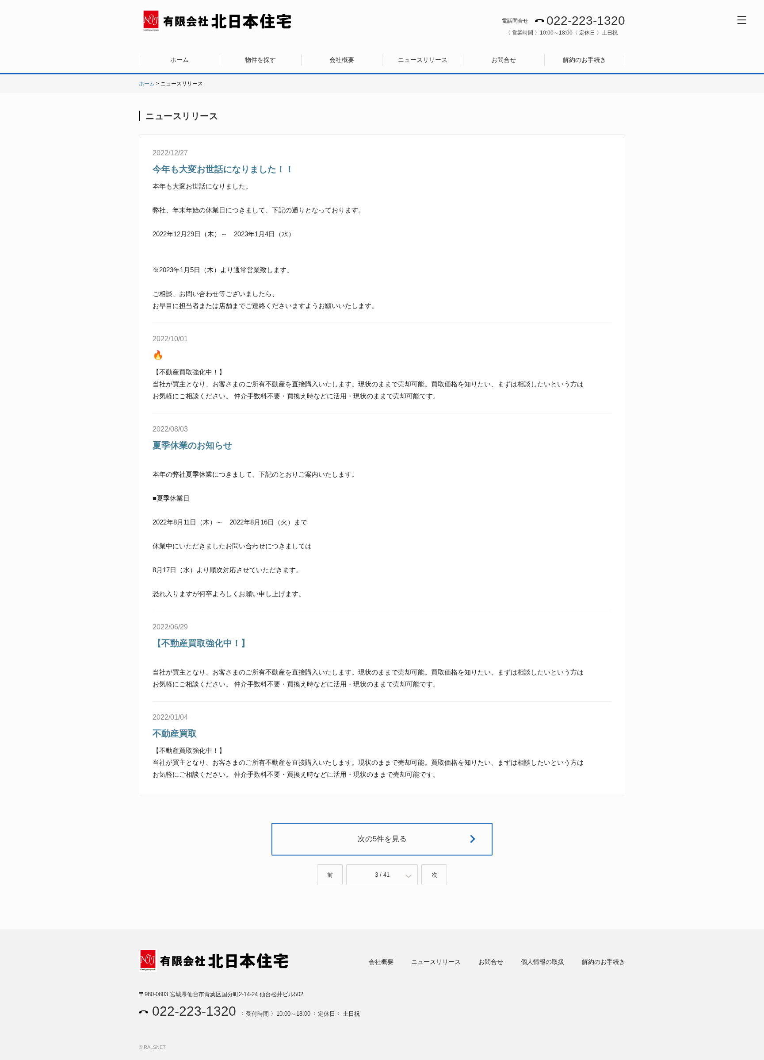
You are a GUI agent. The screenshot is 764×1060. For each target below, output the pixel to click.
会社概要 (341, 59)
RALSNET (155, 1047)
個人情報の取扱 (542, 961)
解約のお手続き (584, 59)
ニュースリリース (422, 59)
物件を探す (260, 59)
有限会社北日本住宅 (217, 21)
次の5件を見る (382, 839)
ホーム (179, 59)
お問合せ (503, 59)
